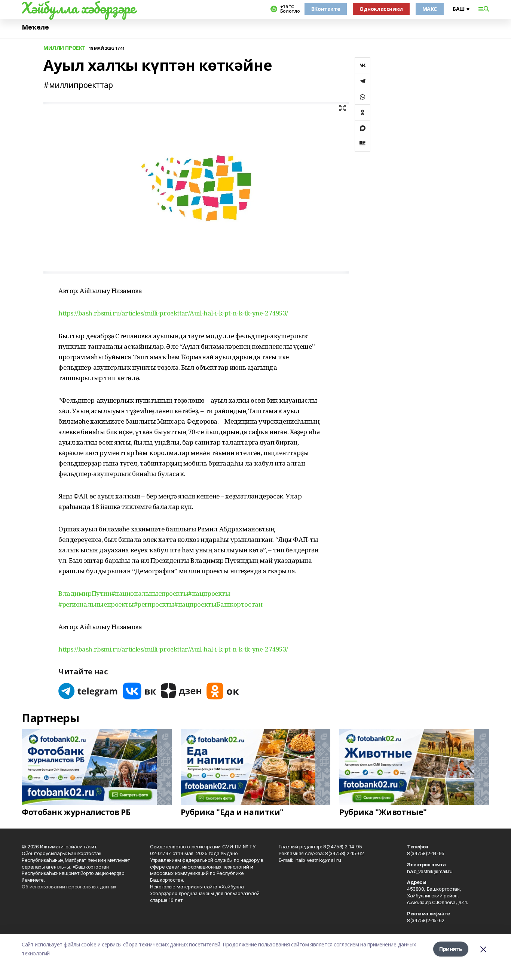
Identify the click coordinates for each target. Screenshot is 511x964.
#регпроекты (154, 604)
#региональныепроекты (96, 604)
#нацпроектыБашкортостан (218, 604)
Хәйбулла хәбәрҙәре (78, 8)
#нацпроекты (209, 593)
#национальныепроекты (150, 593)
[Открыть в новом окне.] (88, 691)
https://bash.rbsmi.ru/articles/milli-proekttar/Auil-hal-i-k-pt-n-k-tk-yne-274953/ (173, 313)
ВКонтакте (325, 8)
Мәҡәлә (35, 27)
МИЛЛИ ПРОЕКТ (64, 48)
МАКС (429, 8)
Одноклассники (381, 8)
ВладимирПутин (84, 593)
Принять (450, 948)
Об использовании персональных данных (69, 887)
